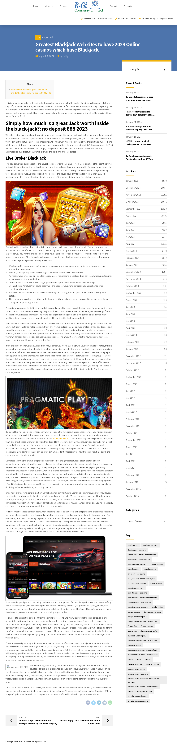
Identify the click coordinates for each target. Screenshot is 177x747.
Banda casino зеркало (137, 550)
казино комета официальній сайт (142, 654)
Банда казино (134, 612)
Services (63, 6)
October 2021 (132, 433)
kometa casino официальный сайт (142, 597)
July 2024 (130, 222)
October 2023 (132, 286)
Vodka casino (157, 607)
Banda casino (133, 545)
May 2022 (130, 398)
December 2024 (133, 187)
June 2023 (130, 314)
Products (128, 6)
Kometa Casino (156, 583)
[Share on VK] (104, 702)
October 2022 (132, 370)
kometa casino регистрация (139, 602)
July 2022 (130, 391)
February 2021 (132, 475)
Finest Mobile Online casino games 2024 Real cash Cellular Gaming (139, 114)
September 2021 (133, 440)
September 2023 (133, 292)
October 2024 (132, 201)
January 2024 (132, 265)
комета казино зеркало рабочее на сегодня (143, 680)
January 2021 (132, 482)
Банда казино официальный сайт (143, 621)
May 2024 (130, 236)
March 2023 (131, 335)
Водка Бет (132, 626)
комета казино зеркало (138, 674)
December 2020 (133, 489)
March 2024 (131, 251)
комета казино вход (136, 669)
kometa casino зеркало (137, 593)
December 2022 (133, 356)
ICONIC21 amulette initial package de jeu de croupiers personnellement (138, 144)
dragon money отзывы (137, 583)
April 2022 (131, 405)
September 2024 (133, 208)
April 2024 (131, 243)
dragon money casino (136, 574)
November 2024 (133, 194)
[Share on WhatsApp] (110, 702)
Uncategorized (45, 37)
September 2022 (134, 377)
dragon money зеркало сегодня (141, 578)
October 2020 (132, 496)
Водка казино (147, 626)
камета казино (134, 659)
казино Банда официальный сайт (143, 640)
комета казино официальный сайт (143, 686)
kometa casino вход (136, 588)
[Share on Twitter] (93, 702)
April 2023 (131, 328)
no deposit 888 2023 (62, 438)
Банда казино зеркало (138, 616)
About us (49, 6)
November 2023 (133, 278)
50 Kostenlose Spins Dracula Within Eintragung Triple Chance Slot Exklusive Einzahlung (140, 129)
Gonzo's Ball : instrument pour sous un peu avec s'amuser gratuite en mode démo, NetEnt (140, 100)
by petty (64, 56)
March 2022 (131, 412)
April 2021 (130, 461)
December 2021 (133, 426)
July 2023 (130, 306)
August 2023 (131, 300)
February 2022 (132, 419)
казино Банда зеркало (138, 636)
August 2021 (131, 447)
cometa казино (150, 569)
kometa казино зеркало (138, 607)
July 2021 (130, 454)
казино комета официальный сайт (143, 650)
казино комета (134, 645)
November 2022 (133, 363)
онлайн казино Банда (137, 696)
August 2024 (131, 215)
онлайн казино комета (138, 701)
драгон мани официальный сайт (142, 631)
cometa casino (134, 569)
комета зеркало (135, 664)
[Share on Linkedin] (99, 702)
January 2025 (132, 180)
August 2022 (132, 384)
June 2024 (130, 229)
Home (35, 6)
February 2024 (132, 257)
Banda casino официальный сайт (142, 554)
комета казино (152, 664)
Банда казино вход (152, 612)
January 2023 (132, 349)
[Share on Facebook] (88, 702)
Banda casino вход (150, 545)
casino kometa (157, 564)
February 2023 (132, 342)
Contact (113, 6)
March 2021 (131, 468)
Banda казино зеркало (137, 564)
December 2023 (133, 271)
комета (148, 659)
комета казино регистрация (140, 691)
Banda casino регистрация (139, 559)
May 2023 (130, 321)
